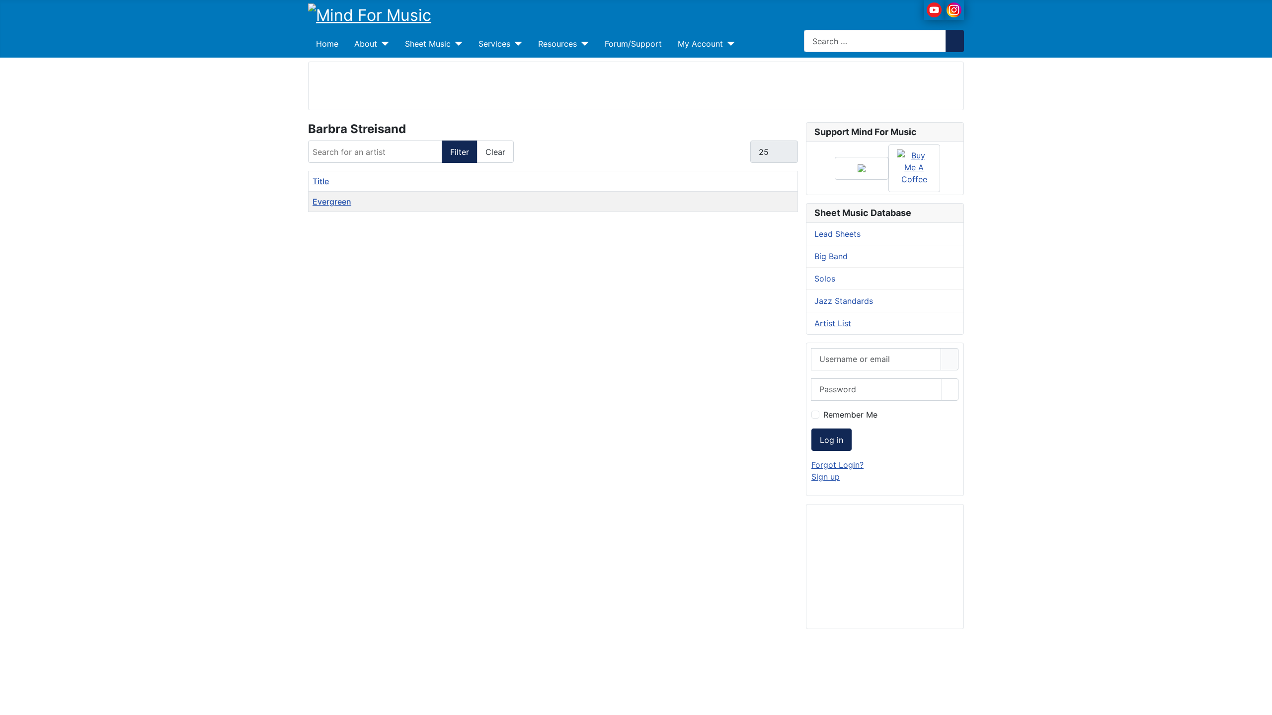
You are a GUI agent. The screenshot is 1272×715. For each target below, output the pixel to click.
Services (494, 44)
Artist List (832, 323)
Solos (824, 279)
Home (327, 44)
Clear (495, 152)
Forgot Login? (837, 465)
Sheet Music (428, 44)
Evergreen (332, 202)
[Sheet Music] (457, 44)
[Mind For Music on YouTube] (934, 9)
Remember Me (850, 415)
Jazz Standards (843, 301)
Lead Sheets (837, 234)
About (365, 44)
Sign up (825, 477)
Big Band (831, 256)
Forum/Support (633, 44)
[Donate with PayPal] (862, 168)
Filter (459, 152)
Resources (557, 44)
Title (321, 181)
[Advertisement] (636, 84)
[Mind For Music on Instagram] (954, 9)
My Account (700, 44)
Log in (831, 440)
